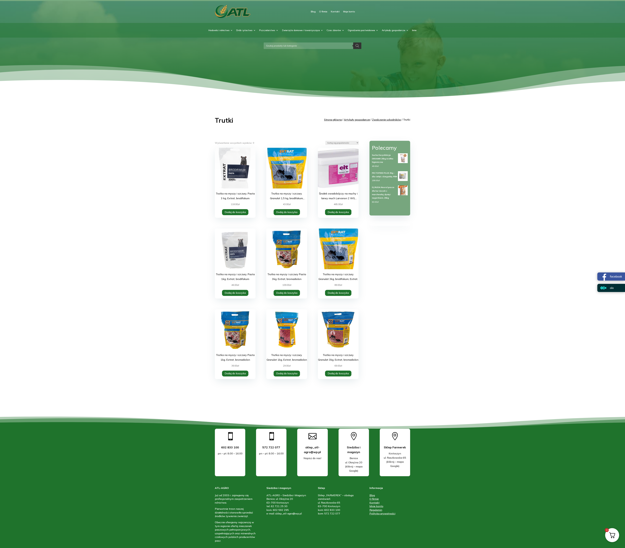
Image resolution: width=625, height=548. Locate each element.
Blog (313, 11)
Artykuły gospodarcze (393, 30)
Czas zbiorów (334, 30)
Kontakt (335, 11)
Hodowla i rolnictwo (218, 30)
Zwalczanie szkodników (386, 119)
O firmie (323, 11)
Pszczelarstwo (267, 30)
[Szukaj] (357, 45)
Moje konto (349, 11)
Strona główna (333, 119)
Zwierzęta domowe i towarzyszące (301, 30)
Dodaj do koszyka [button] (235, 212)
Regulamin (375, 510)
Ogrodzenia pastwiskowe (361, 30)
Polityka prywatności (382, 513)
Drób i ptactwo (244, 30)
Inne (414, 30)
